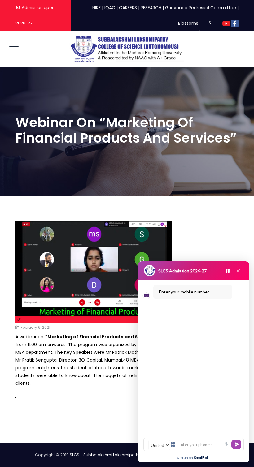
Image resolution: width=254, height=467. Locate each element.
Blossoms (188, 23)
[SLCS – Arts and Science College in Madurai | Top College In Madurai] (126, 49)
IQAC (109, 8)
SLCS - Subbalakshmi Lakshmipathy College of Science (125, 455)
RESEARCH (151, 8)
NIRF (96, 8)
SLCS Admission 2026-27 (182, 270)
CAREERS (128, 8)
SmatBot (201, 457)
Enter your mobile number (184, 291)
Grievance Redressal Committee (200, 8)
